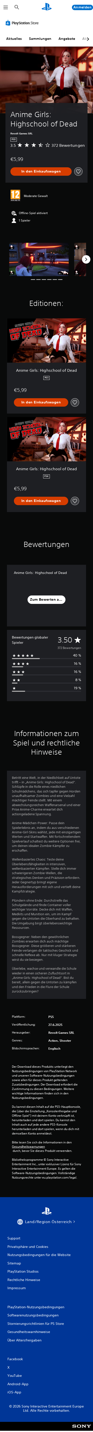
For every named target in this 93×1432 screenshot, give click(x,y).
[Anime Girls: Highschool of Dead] (39, 259)
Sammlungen (40, 38)
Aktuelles (14, 38)
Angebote (67, 38)
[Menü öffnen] (5, 7)
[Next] (86, 259)
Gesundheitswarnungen (28, 1147)
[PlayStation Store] (23, 23)
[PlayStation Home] (46, 7)
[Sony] (81, 1430)
